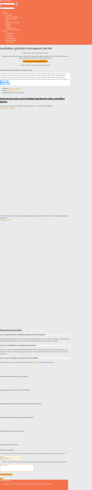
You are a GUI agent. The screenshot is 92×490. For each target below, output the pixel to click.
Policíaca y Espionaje (12, 17)
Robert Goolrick (12, 90)
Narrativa (8, 24)
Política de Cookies (15, 484)
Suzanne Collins (10, 42)
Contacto (49, 484)
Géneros (5, 13)
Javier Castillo (10, 36)
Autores (5, 31)
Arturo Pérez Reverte (11, 38)
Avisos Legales (5, 484)
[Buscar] (15, 3)
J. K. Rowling (9, 35)
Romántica (9, 15)
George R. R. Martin (11, 40)
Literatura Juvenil (10, 27)
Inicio (4, 11)
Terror (7, 20)
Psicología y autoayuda (12, 22)
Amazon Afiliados (41, 484)
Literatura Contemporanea (13, 29)
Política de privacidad (28, 484)
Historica (8, 26)
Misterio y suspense (11, 18)
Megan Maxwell (10, 33)
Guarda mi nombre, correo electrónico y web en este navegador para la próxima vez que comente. (34, 462)
